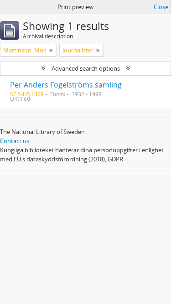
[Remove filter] (51, 50)
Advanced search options (85, 68)
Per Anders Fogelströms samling (66, 85)
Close (161, 7)
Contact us (14, 141)
